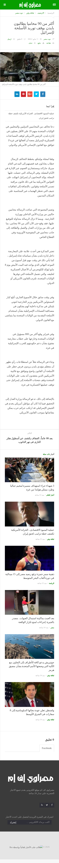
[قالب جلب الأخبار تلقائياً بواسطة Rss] (26, 847)
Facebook (47, 748)
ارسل (9, 39)
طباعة (48, 43)
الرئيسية (51, 13)
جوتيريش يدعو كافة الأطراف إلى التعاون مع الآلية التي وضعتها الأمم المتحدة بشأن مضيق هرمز (31, 666)
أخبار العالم (50, 495)
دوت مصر (19, 13)
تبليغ (39, 43)
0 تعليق (19, 39)
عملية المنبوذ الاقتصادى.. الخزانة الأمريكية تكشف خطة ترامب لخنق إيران (31, 115)
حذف (30, 43)
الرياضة (51, 583)
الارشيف (40, 13)
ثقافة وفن (30, 13)
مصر (52, 627)
